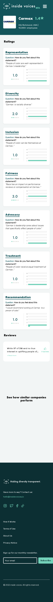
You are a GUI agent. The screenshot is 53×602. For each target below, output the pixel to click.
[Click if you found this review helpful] (45, 349)
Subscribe (46, 560)
